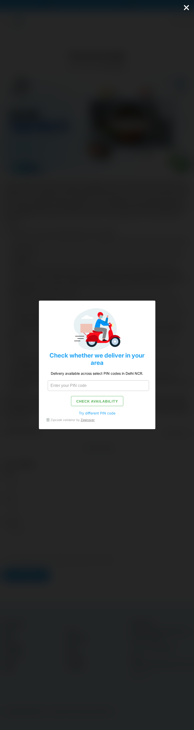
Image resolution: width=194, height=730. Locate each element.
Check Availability (97, 401)
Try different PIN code (97, 413)
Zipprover (88, 420)
